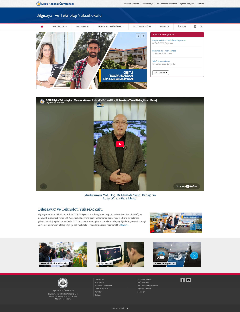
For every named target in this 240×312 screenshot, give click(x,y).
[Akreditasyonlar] (177, 254)
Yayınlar (164, 26)
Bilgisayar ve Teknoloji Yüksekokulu (69, 15)
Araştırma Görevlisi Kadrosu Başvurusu (169, 40)
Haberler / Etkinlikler (110, 26)
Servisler (200, 3)
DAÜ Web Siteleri (119, 308)
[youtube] (188, 280)
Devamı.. (124, 225)
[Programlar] (120, 254)
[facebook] (182, 280)
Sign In (182, 287)
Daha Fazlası (159, 72)
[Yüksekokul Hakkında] (63, 254)
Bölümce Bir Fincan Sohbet (164, 50)
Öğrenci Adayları (187, 3)
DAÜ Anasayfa (148, 3)
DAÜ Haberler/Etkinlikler (167, 3)
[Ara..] (201, 26)
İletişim (182, 26)
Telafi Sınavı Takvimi (161, 61)
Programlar (82, 26)
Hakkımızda (58, 26)
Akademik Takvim (131, 3)
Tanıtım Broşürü (142, 26)
